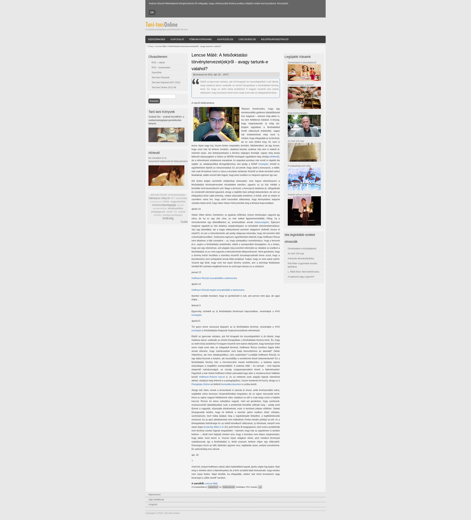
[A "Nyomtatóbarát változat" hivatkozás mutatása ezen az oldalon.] (260, 487)
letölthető (274, 156)
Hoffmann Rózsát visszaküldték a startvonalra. (215, 278)
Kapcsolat (177, 39)
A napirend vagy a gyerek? (301, 85)
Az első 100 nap (296, 141)
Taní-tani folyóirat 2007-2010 (166, 82)
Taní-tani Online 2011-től (164, 87)
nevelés (180, 205)
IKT (172, 198)
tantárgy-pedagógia (172, 215)
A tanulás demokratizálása (301, 258)
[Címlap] (166, 26)
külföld (166, 201)
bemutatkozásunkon (231, 384)
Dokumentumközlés (298, 113)
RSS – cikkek (158, 62)
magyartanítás (178, 201)
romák (169, 211)
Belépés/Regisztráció (274, 39)
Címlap (150, 46)
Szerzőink (157, 72)
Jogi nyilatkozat (156, 499)
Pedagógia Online (201, 384)
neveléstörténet (160, 208)
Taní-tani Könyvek (160, 77)
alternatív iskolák (158, 195)
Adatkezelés (225, 39)
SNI (175, 212)
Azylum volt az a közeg (299, 194)
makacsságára (261, 222)
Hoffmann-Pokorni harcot (212, 377)
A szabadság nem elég (299, 166)
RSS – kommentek (161, 67)
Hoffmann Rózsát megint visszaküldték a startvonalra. (218, 290)
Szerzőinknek (156, 39)
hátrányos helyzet (159, 198)
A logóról (152, 504)
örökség (167, 218)
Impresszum (154, 494)
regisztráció (213, 487)
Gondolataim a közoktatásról (302, 62)
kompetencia (156, 202)
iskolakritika (181, 198)
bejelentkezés (229, 487)
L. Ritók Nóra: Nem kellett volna (303, 271)
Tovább (184, 222)
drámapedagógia (176, 195)
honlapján (263, 164)
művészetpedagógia (164, 204)
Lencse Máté (211, 483)
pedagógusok (158, 211)
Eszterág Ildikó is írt (214, 427)
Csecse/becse (247, 39)
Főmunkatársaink (200, 39)
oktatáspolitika (175, 208)
